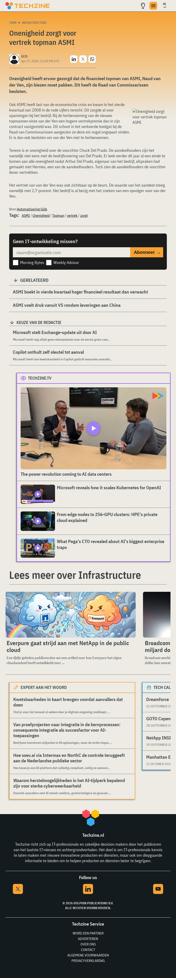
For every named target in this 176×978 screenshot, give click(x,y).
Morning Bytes (32, 262)
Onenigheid (41, 215)
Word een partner (88, 933)
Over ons (88, 944)
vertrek (72, 215)
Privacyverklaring (88, 960)
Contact (88, 949)
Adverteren (88, 938)
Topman (58, 215)
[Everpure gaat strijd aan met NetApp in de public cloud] (70, 615)
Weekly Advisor (66, 262)
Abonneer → (147, 252)
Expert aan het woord (44, 687)
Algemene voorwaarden (88, 955)
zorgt (84, 215)
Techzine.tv (40, 378)
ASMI (26, 215)
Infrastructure (34, 23)
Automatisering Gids (32, 209)
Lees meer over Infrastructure (75, 575)
